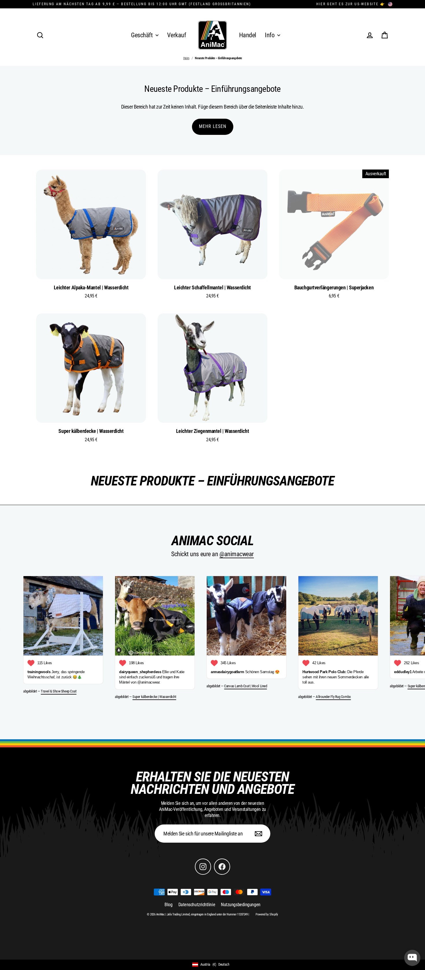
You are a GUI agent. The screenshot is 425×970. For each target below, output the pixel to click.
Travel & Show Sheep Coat (58, 691)
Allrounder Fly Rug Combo (333, 697)
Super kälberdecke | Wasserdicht (154, 697)
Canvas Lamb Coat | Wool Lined (245, 686)
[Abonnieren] (257, 833)
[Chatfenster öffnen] (412, 958)
